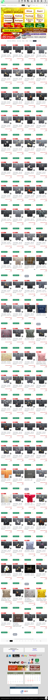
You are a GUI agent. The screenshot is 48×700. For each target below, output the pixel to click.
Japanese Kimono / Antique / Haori (30, 504)
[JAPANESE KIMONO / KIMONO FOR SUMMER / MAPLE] (30, 593)
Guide (22, 2)
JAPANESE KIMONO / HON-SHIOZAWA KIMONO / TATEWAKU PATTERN (6, 600)
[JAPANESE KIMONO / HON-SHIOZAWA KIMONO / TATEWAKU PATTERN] (6, 593)
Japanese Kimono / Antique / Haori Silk (6, 57)
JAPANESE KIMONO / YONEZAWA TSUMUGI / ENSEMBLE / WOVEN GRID (41, 600)
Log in (19, 2)
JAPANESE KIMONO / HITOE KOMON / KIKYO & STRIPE (17, 626)
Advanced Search (28, 5)
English (13, 650)
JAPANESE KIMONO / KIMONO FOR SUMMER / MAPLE (29, 601)
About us (41, 2)
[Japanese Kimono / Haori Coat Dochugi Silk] (30, 50)
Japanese (45, 2)
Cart (25, 2)
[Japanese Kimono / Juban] (30, 474)
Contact (38, 2)
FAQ (35, 2)
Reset (34, 5)
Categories (4, 5)
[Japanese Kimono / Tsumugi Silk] (41, 309)
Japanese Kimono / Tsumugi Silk (41, 315)
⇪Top (46, 698)
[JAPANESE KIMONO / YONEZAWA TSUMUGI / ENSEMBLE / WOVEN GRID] (41, 593)
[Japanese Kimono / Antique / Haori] (30, 499)
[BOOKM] (47, 5)
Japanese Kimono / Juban (28, 480)
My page (32, 2)
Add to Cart (5, 64)
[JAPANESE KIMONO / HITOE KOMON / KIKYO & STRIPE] (18, 618)
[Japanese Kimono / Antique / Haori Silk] (6, 50)
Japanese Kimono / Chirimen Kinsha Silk (5, 292)
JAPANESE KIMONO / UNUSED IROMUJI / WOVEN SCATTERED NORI (41, 364)
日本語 (13, 651)
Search (23, 5)
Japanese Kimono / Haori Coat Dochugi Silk (29, 57)
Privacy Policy (34, 650)
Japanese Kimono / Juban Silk (5, 504)
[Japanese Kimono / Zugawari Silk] (6, 569)
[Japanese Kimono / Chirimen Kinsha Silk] (6, 286)
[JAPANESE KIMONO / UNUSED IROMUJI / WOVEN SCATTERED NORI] (41, 357)
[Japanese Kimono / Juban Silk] (6, 499)
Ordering (28, 2)
